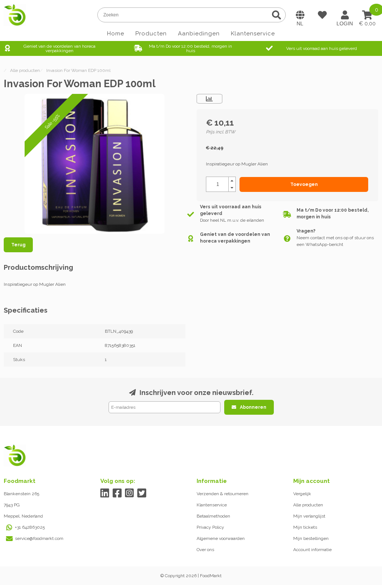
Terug (18, 244)
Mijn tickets (305, 527)
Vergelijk (302, 493)
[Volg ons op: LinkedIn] (105, 493)
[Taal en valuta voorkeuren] (300, 15)
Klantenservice (253, 33)
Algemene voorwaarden (221, 538)
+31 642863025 (30, 527)
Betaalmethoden (213, 516)
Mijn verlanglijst (309, 516)
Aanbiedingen (199, 33)
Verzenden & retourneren (222, 493)
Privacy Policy (210, 527)
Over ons (205, 549)
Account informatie (312, 549)
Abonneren (253, 407)
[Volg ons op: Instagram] (129, 493)
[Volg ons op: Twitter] (142, 493)
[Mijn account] (345, 15)
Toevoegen (304, 184)
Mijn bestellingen (311, 538)
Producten (151, 33)
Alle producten (308, 504)
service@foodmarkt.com (39, 538)
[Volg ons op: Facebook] (117, 493)
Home (115, 33)
